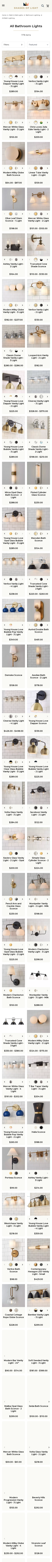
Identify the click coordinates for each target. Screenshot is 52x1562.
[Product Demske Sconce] (13, 656)
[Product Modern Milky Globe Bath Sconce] (13, 153)
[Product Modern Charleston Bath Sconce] (13, 975)
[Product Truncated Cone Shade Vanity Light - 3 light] (13, 1021)
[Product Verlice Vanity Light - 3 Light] (38, 62)
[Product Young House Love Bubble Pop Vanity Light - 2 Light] (13, 1112)
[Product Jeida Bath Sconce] (38, 1386)
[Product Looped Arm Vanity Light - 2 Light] (38, 336)
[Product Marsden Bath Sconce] (38, 518)
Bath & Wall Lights (16, 15)
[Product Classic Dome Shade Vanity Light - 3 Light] (13, 336)
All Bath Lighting (8, 18)
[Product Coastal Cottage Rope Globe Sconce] (13, 1295)
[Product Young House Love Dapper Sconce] (38, 701)
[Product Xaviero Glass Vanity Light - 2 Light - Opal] (13, 838)
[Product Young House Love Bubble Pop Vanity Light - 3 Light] (13, 610)
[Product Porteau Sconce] (13, 1158)
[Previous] (4, 77)
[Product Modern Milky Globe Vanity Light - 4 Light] (13, 1524)
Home (4, 15)
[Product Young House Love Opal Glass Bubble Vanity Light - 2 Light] (13, 930)
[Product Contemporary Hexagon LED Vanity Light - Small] (38, 1249)
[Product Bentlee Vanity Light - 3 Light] (38, 1295)
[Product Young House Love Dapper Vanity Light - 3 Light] (13, 62)
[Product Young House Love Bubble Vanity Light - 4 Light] (38, 1204)
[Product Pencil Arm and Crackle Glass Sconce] (13, 884)
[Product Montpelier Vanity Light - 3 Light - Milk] (38, 975)
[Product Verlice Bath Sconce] (13, 1249)
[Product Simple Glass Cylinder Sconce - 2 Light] (38, 838)
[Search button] (42, 6)
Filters (6, 45)
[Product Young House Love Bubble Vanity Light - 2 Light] (38, 747)
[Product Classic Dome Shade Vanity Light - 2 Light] (38, 427)
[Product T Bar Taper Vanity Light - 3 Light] (38, 1067)
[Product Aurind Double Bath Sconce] (38, 610)
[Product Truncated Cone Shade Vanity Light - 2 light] (38, 564)
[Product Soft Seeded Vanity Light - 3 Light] (38, 1341)
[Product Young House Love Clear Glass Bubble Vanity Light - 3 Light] (13, 747)
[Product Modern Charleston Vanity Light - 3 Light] (38, 930)
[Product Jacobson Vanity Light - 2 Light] (38, 793)
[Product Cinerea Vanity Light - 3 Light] (38, 381)
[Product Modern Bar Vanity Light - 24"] (13, 1341)
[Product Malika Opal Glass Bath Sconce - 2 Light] (13, 1386)
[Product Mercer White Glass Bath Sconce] (13, 1432)
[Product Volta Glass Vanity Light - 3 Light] (13, 793)
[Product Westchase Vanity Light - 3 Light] (13, 1204)
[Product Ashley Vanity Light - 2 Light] (13, 244)
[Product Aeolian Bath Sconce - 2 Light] (38, 656)
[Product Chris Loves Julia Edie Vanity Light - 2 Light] (38, 107)
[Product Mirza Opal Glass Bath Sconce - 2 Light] (13, 473)
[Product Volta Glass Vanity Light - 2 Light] (38, 1432)
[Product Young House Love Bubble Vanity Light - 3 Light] (13, 427)
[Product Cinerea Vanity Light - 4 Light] (13, 701)
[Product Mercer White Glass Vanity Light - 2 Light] (38, 199)
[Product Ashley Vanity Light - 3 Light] (38, 1158)
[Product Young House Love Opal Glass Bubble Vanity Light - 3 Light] (13, 518)
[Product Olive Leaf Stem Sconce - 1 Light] (13, 199)
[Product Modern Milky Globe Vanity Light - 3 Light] (13, 290)
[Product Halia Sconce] (38, 1112)
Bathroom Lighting (33, 15)
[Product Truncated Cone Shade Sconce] (38, 244)
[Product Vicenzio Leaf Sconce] (38, 1524)
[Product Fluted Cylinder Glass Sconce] (38, 473)
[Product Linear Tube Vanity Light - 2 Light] (38, 153)
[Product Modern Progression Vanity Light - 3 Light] (13, 1478)
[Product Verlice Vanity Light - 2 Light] (38, 290)
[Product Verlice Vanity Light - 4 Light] (13, 564)
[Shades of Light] (26, 5)
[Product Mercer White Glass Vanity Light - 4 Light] (13, 1067)
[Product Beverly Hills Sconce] (38, 1478)
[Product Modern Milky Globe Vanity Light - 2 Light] (38, 1021)
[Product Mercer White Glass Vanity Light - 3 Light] (13, 107)
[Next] (22, 77)
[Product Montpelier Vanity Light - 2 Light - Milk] (38, 884)
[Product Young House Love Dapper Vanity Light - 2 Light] (13, 381)
